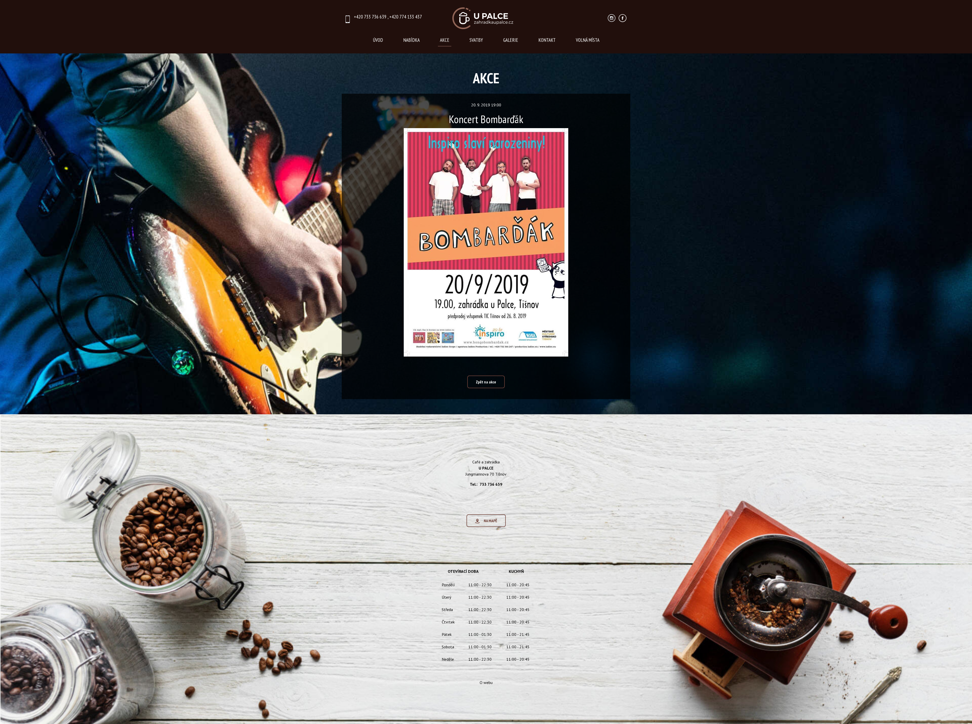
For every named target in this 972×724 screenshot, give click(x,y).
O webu (486, 682)
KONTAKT (547, 40)
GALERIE (510, 40)
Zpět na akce (486, 381)
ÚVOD (378, 40)
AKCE (444, 40)
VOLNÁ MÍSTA (587, 40)
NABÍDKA (411, 40)
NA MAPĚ (488, 520)
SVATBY (476, 40)
